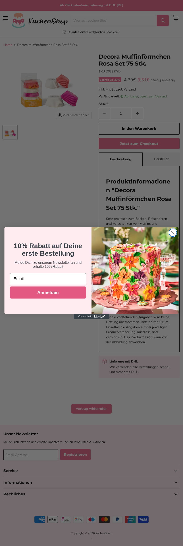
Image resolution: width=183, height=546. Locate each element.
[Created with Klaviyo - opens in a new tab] (91, 316)
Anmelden (48, 292)
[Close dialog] (173, 233)
